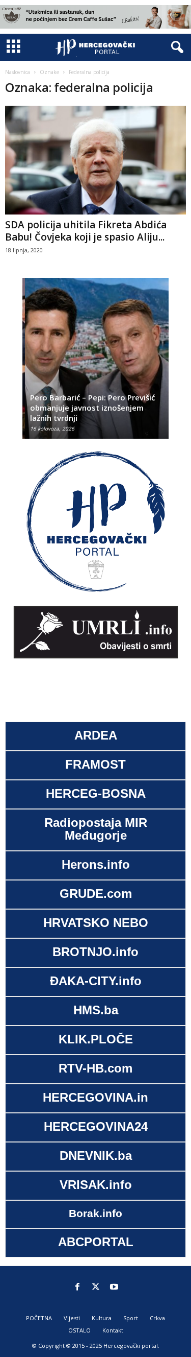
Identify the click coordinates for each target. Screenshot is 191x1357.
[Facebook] (77, 1287)
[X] (96, 1287)
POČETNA (39, 1318)
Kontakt (112, 1330)
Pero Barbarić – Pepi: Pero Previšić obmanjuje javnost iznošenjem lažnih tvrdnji (90, 407)
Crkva (157, 1318)
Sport (130, 1318)
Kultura (102, 1318)
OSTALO (79, 1330)
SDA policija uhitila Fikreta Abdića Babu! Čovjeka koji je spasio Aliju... (86, 231)
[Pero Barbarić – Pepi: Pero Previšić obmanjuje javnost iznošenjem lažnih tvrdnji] (95, 363)
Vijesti (72, 1318)
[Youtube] (114, 1287)
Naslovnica (17, 72)
